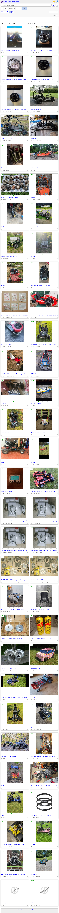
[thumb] (4, 12)
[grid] (7, 12)
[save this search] (57, 5)
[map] (13, 12)
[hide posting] (27, 52)
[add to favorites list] (2, 52)
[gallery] (10, 12)
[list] (2, 12)
